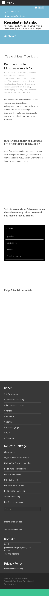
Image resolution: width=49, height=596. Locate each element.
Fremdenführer (24, 78)
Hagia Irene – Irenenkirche (15, 469)
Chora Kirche (9, 452)
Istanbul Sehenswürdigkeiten (23, 81)
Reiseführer (8, 75)
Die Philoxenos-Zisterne (14, 485)
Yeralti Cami (15, 92)
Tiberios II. (18, 90)
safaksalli (27, 92)
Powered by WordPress (13, 581)
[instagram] (39, 8)
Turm (25, 90)
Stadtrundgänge (12, 427)
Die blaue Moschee (12, 480)
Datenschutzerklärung (15, 399)
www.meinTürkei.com (13, 529)
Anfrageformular (13, 394)
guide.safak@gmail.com (16, 16)
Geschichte (32, 73)
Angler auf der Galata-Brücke (16, 457)
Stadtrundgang (9, 78)
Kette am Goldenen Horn (13, 87)
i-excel (30, 581)
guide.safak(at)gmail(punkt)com (17, 547)
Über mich (10, 438)
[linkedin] (42, 8)
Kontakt (9, 411)
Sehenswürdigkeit (19, 75)
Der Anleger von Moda (13, 502)
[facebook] (36, 8)
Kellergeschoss (30, 84)
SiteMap (9, 422)
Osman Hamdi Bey (12, 496)
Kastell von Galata (10, 84)
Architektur (23, 73)
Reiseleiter (26, 87)
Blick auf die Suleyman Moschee (17, 463)
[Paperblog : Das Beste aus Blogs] (10, 513)
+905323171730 (13, 12)
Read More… (10, 124)
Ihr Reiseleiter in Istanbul (16, 405)
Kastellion (20, 84)
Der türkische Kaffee (12, 474)
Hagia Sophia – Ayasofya (14, 491)
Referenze (10, 416)
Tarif (8, 433)
